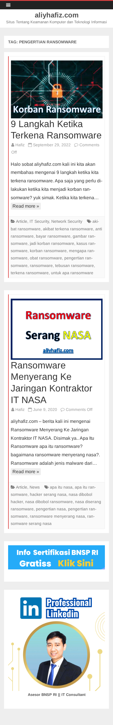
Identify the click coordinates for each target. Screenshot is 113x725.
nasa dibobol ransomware (49, 501)
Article (21, 221)
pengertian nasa (51, 509)
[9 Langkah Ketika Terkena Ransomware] (57, 89)
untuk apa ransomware (72, 272)
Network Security (66, 221)
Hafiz (20, 144)
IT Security (39, 221)
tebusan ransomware (74, 265)
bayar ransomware (53, 236)
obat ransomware (46, 258)
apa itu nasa (61, 487)
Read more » (25, 206)
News (35, 487)
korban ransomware (48, 250)
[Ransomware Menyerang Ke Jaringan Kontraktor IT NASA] (57, 329)
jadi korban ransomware (52, 243)
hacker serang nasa (48, 494)
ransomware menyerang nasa (57, 516)
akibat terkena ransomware (68, 229)
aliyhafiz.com (57, 15)
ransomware (41, 265)
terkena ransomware (30, 272)
